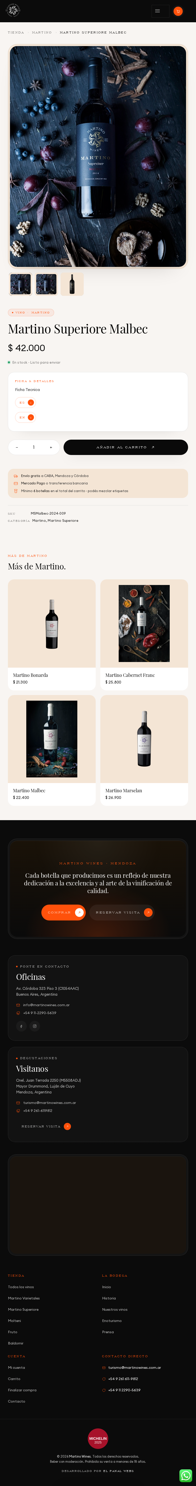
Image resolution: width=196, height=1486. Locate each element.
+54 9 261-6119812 (37, 1110)
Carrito (14, 1378)
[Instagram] (34, 1026)
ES (22, 402)
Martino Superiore (63, 520)
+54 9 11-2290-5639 (39, 1013)
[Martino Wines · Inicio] (13, 10)
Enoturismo (112, 1320)
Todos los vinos (21, 1287)
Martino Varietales (24, 1298)
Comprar (59, 912)
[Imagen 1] (20, 284)
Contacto (16, 1401)
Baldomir (15, 1343)
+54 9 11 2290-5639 (124, 1390)
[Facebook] (21, 1026)
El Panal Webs (118, 1470)
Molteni (14, 1320)
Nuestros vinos (115, 1309)
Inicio (106, 1287)
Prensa (108, 1332)
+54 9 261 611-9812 (123, 1378)
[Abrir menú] (160, 11)
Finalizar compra (22, 1390)
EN (22, 417)
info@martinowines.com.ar (46, 1005)
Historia (109, 1298)
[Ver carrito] (178, 11)
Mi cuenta (16, 1367)
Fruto (12, 1332)
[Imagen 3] (72, 284)
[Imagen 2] (46, 284)
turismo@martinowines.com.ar (49, 1102)
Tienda (16, 32)
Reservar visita (118, 912)
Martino (42, 32)
